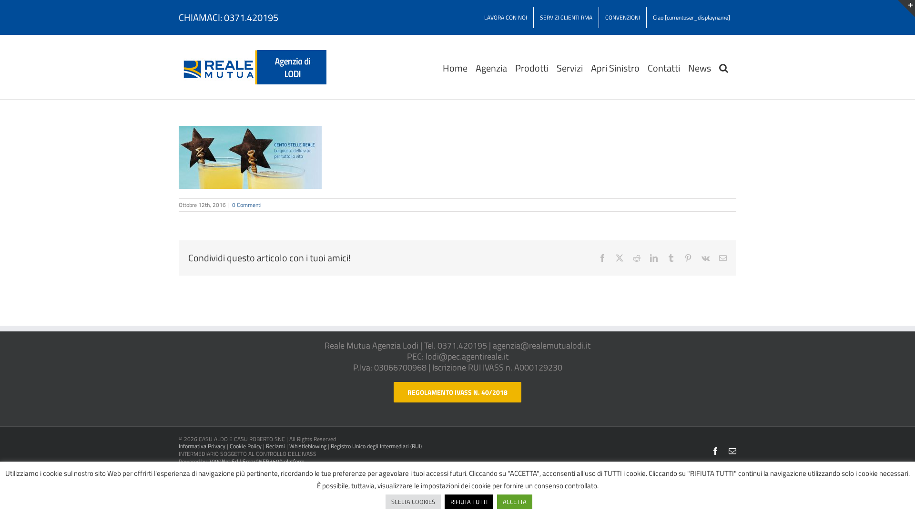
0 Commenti (247, 204)
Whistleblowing (307, 446)
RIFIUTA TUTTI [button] (469, 501)
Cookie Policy (246, 446)
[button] (723, 67)
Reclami (275, 446)
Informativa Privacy (202, 446)
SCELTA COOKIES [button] (413, 501)
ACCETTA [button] (515, 501)
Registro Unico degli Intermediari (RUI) (376, 446)
